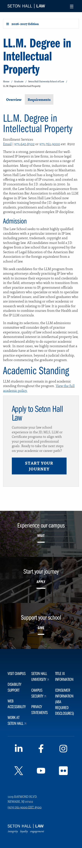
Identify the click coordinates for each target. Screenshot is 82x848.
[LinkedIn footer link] (19, 749)
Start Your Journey (39, 466)
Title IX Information (64, 676)
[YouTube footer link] (41, 771)
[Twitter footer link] (19, 771)
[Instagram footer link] (63, 749)
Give (41, 627)
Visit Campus (16, 673)
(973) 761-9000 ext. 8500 (25, 807)
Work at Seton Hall (15, 720)
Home (6, 81)
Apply (41, 581)
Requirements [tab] (39, 99)
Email (7, 144)
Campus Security (37, 693)
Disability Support (14, 687)
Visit (40, 535)
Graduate (18, 81)
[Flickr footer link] (63, 771)
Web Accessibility (17, 703)
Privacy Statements (39, 709)
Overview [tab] (14, 99)
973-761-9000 (49, 144)
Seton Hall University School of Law (46, 81)
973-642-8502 (24, 144)
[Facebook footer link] (41, 749)
